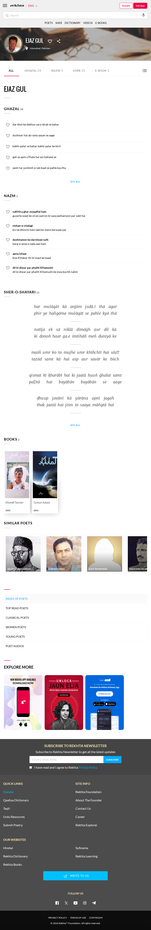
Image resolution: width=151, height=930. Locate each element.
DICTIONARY (72, 22)
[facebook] (57, 903)
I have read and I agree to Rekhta (66, 767)
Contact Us (83, 808)
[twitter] (66, 903)
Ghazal (33, 70)
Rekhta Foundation (88, 791)
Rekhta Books (12, 864)
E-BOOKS (101, 22)
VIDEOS (88, 22)
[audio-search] (143, 15)
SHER (58, 22)
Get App (140, 5)
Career (80, 816)
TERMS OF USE (78, 917)
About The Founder (89, 800)
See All (75, 182)
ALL (11, 70)
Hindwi (8, 848)
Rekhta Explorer (86, 825)
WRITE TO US (79, 875)
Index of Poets (17, 598)
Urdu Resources (14, 816)
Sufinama (82, 848)
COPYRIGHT (96, 917)
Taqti (6, 808)
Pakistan (45, 48)
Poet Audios (15, 646)
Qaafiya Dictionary (16, 800)
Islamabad (35, 48)
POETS (49, 22)
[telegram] (94, 903)
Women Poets (16, 627)
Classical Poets (17, 617)
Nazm (57, 70)
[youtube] (75, 903)
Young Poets (15, 636)
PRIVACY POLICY (57, 917)
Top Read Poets (17, 608)
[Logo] (17, 6)
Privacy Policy (88, 767)
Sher (79, 70)
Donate (126, 5)
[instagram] (85, 903)
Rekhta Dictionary (15, 856)
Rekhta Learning (87, 856)
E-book (102, 70)
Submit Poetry (13, 825)
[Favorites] (49, 41)
